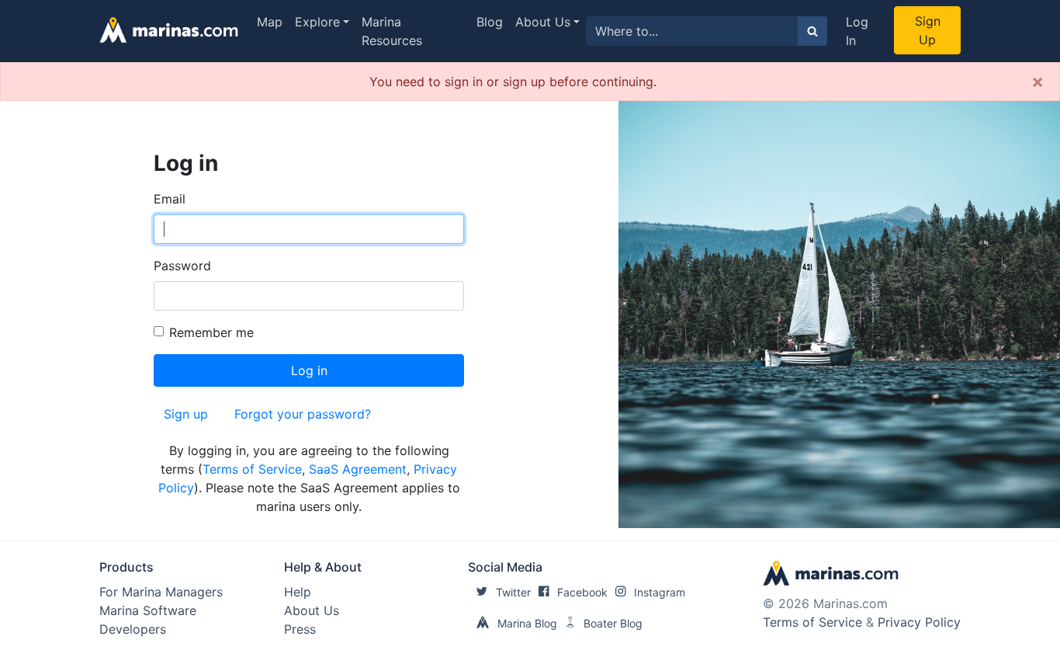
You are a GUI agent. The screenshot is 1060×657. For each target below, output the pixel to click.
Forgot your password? (302, 414)
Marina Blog (527, 623)
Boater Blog (613, 623)
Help (297, 592)
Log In (857, 31)
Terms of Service (252, 469)
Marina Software (147, 610)
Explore (317, 22)
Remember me (211, 332)
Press (300, 629)
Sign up (186, 414)
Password (182, 265)
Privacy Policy (919, 622)
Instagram (659, 592)
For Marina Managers (161, 592)
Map (269, 22)
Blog (489, 22)
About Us (542, 22)
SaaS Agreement (358, 469)
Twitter (513, 592)
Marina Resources (392, 31)
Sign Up (927, 30)
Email (169, 199)
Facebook (582, 592)
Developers (132, 629)
